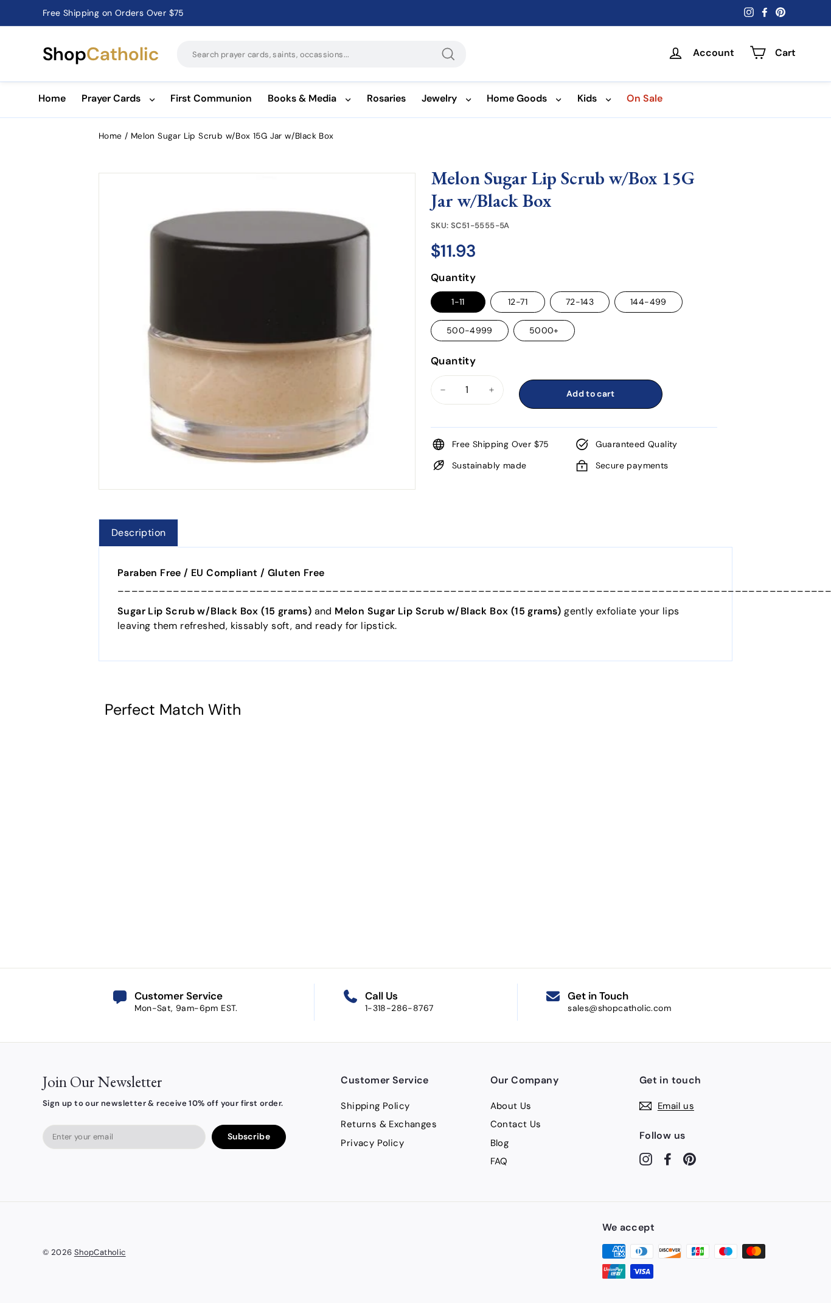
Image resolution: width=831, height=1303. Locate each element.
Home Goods (517, 98)
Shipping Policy (375, 1106)
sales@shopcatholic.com (619, 1007)
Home (52, 98)
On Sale (644, 98)
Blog (499, 1143)
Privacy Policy (372, 1143)
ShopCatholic (100, 1252)
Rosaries (386, 98)
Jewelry (439, 98)
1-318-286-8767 (399, 1007)
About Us (511, 1106)
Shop (101, 54)
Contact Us (515, 1124)
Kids (587, 98)
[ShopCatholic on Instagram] (645, 1159)
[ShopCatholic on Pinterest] (689, 1159)
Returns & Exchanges (389, 1124)
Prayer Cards (111, 98)
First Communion (211, 98)
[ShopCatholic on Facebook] (667, 1159)
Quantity (453, 277)
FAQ (499, 1161)
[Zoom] (257, 188)
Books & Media (302, 98)
